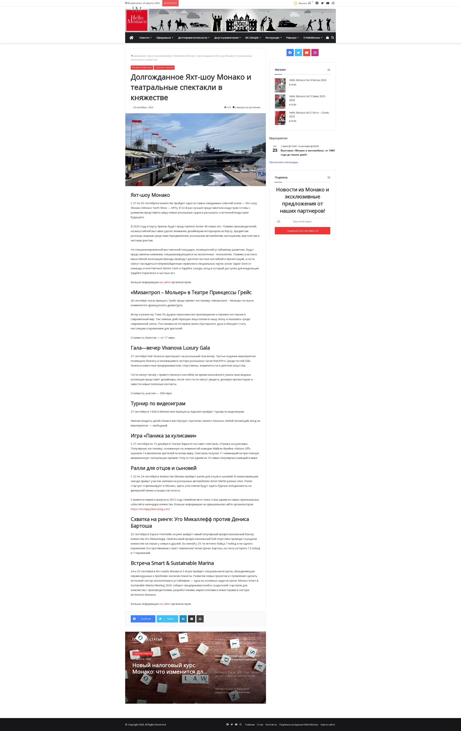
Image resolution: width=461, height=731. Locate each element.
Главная (250, 724)
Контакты (271, 724)
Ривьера (291, 37)
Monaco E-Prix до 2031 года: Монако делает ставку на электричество (168, 668)
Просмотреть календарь (283, 162)
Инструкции (272, 37)
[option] (195, 668)
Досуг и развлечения (226, 37)
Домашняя (139, 55)
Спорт (136, 653)
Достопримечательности (192, 37)
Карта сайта (328, 724)
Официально (163, 37)
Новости (144, 37)
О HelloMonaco (311, 37)
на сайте (165, 282)
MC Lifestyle (252, 37)
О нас (260, 724)
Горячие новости (164, 67)
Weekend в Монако (185, 55)
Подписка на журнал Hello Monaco (298, 724)
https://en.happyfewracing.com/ (150, 509)
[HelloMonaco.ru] (230, 19)
